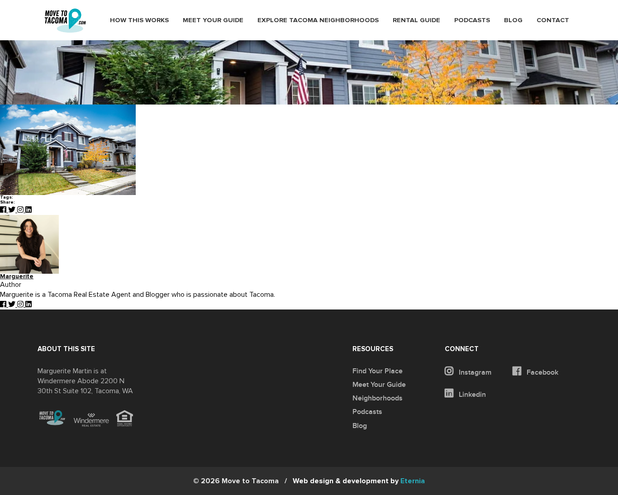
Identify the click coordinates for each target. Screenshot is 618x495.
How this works (139, 20)
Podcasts (472, 20)
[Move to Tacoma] (65, 20)
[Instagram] (21, 209)
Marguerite (16, 277)
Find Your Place (377, 371)
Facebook (541, 372)
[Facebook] (4, 209)
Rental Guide (416, 20)
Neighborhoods (377, 398)
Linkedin (471, 394)
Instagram (474, 372)
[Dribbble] (28, 209)
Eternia (359, 481)
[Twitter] (12, 209)
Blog (513, 20)
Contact (553, 20)
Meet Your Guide (213, 20)
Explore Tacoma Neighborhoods (318, 20)
